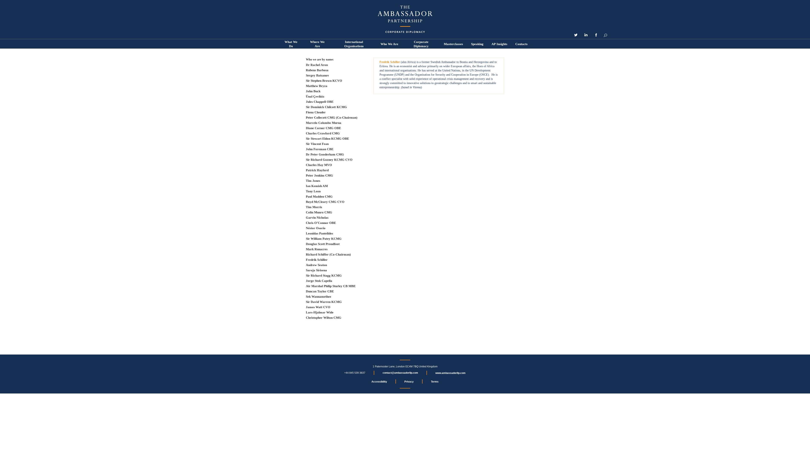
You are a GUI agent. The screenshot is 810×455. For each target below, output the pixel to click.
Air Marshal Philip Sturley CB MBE (331, 286)
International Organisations (354, 44)
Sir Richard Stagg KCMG (324, 275)
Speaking (477, 44)
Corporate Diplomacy (421, 44)
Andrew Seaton (316, 265)
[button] (389, 44)
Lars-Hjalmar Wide (319, 312)
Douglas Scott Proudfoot (323, 244)
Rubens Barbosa (317, 70)
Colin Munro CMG (319, 212)
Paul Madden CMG (319, 196)
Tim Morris (314, 207)
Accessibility (379, 381)
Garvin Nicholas (317, 217)
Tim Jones (313, 180)
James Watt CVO (318, 307)
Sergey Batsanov (317, 75)
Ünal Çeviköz (315, 96)
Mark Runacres (317, 249)
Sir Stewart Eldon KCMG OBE (327, 138)
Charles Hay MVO (319, 165)
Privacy (409, 381)
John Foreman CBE (319, 149)
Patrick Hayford (317, 170)
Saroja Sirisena (316, 270)
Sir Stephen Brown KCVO (324, 80)
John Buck (313, 91)
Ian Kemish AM (317, 186)
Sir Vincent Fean (317, 144)
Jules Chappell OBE (319, 101)
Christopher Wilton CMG (323, 317)
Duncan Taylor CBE (320, 291)
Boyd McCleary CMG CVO (325, 201)
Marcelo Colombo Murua (323, 122)
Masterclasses (453, 44)
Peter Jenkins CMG (319, 175)
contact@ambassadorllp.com (400, 372)
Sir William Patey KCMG (324, 238)
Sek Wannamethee (318, 296)
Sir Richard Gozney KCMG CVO (329, 159)
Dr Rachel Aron (317, 65)
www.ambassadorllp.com (450, 373)
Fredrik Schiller (317, 259)
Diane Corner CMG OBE (323, 128)
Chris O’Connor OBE (321, 223)
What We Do (291, 44)
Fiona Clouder (316, 112)
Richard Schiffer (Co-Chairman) (328, 254)
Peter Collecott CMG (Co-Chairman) (331, 117)
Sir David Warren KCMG (324, 302)
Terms (435, 381)
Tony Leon (313, 191)
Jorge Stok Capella (319, 280)
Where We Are (317, 44)
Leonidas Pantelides (319, 233)
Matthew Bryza (316, 86)
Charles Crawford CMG (323, 133)
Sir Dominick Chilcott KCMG (326, 107)
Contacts (521, 44)
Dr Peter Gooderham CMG (325, 154)
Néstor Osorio (315, 228)
